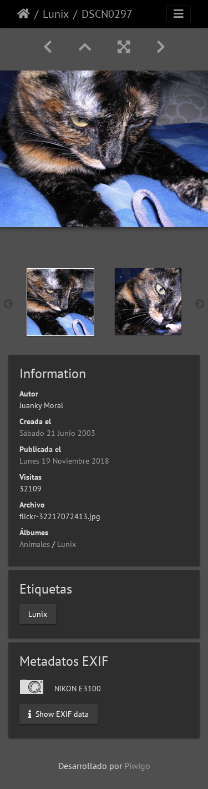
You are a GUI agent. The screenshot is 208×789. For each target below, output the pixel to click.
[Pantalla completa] (123, 47)
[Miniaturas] (84, 47)
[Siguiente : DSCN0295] (161, 47)
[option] (60, 302)
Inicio (23, 14)
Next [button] (199, 304)
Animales (34, 544)
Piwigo (137, 765)
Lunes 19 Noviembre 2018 (64, 461)
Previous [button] (8, 304)
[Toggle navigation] (178, 14)
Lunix (56, 14)
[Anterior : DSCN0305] (47, 47)
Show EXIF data (61, 714)
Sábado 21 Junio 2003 (57, 433)
